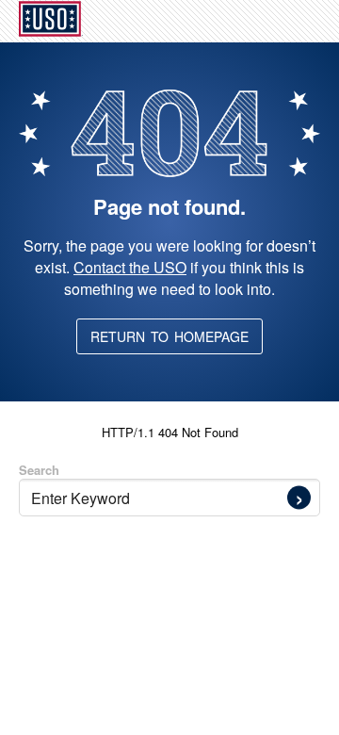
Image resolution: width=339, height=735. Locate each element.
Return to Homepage (169, 336)
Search (39, 470)
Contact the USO (129, 267)
